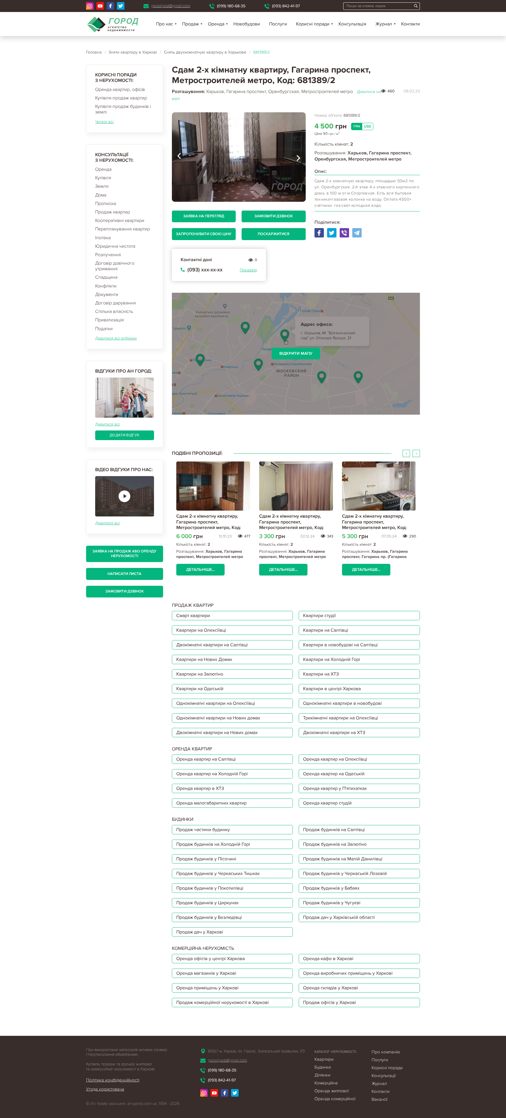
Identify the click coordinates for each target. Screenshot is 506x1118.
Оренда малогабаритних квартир (211, 803)
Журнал (383, 24)
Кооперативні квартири (119, 220)
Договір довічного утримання (114, 266)
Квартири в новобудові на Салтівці (340, 645)
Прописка (105, 203)
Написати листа (124, 573)
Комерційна (326, 1083)
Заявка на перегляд (203, 216)
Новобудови (246, 24)
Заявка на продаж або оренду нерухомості (124, 553)
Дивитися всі (107, 424)
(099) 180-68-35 (231, 6)
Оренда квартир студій (327, 803)
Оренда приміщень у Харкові (207, 988)
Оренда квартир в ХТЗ (200, 788)
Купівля (103, 178)
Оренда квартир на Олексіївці (335, 759)
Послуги (278, 24)
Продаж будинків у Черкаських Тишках (218, 873)
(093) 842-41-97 (286, 6)
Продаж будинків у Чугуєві (331, 903)
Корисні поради (312, 24)
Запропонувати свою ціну (203, 234)
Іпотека (103, 238)
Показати (248, 270)
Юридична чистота (115, 246)
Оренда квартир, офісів (120, 89)
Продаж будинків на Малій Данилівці (342, 859)
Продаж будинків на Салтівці (334, 830)
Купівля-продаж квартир (121, 98)
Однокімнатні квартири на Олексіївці (215, 703)
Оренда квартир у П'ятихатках (335, 788)
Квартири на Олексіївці (201, 630)
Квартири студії (319, 616)
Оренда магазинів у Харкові (206, 973)
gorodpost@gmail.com (170, 5)
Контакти (410, 24)
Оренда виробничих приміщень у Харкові (348, 973)
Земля (102, 186)
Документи (106, 294)
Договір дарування (115, 303)
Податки (104, 329)
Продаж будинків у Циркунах (207, 903)
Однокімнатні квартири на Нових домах (218, 718)
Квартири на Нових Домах (204, 659)
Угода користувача (105, 1089)
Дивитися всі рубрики (116, 338)
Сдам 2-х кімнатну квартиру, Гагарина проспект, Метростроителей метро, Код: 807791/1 (374, 524)
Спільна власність (114, 311)
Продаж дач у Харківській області (339, 917)
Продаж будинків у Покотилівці (209, 888)
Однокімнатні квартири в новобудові (342, 703)
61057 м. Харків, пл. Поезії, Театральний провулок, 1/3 (256, 1051)
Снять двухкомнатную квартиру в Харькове (205, 52)
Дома (100, 195)
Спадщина (106, 277)
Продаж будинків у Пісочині (206, 859)
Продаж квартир (112, 212)
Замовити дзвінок (124, 591)
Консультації (384, 1075)
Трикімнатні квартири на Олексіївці (340, 718)
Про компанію (386, 1052)
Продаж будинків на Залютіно (335, 844)
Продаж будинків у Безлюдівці (209, 917)
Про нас (164, 24)
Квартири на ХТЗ (321, 674)
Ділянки (322, 1075)
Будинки (322, 1067)
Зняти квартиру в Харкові (133, 52)
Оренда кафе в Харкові (328, 959)
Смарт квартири (193, 616)
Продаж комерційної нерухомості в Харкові (222, 1002)
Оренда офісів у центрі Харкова (210, 959)
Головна (94, 52)
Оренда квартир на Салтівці (206, 759)
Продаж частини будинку (203, 830)
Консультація (352, 24)
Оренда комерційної (334, 1098)
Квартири (324, 1059)
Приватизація (109, 320)
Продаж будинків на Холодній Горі (213, 844)
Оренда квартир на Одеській (334, 774)
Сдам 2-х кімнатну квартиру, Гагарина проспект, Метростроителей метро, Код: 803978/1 (291, 524)
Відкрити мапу (295, 353)
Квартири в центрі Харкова (332, 689)
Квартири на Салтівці (325, 630)
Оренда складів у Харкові (330, 988)
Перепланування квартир (122, 229)
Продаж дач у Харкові (199, 932)
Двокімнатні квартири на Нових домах (217, 732)
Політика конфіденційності (112, 1080)
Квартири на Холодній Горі (331, 659)
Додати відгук (124, 435)
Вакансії (379, 1099)
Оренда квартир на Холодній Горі (212, 774)
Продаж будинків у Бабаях (331, 888)
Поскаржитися (273, 234)
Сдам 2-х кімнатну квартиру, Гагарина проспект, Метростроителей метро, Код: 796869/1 (208, 524)
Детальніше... (200, 569)
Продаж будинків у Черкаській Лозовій (345, 873)
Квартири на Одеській (199, 689)
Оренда (103, 169)
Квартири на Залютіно (199, 674)
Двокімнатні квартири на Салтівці (212, 645)
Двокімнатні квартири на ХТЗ (334, 732)
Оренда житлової (331, 1090)
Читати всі (104, 121)
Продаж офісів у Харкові (329, 1002)
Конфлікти (106, 286)
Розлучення (108, 255)
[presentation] (179, 157)
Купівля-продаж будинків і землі (123, 109)
